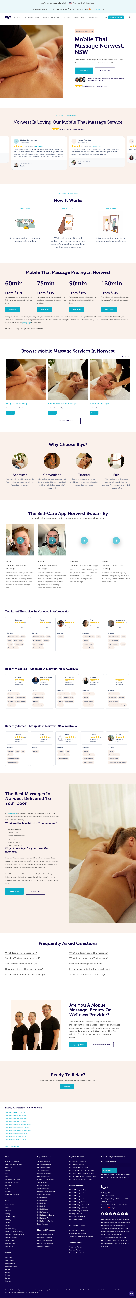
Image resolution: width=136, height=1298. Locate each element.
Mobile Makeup (42, 1209)
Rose (42, 620)
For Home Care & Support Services (81, 1173)
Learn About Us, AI (12, 1194)
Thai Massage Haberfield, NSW (16, 1118)
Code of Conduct (11, 1238)
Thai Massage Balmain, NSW (15, 1115)
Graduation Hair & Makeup (78, 1233)
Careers (8, 1185)
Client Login (9, 1241)
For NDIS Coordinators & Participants (82, 1176)
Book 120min (109, 309)
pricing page (26, 323)
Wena (80, 159)
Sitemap (8, 1191)
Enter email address (108, 1161)
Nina (42, 734)
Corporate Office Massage (46, 1191)
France (7, 1275)
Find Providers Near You (78, 1217)
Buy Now (96, 9)
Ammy (93, 677)
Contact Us (9, 1246)
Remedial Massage (43, 1167)
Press (7, 1173)
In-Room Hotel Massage (45, 1179)
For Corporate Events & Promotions (81, 1170)
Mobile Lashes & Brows (45, 1215)
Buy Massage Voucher (45, 1235)
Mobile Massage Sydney (77, 1190)
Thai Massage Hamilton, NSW (16, 1121)
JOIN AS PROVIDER (12, 1161)
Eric (67, 734)
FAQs (7, 1208)
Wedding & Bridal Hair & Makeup (81, 1236)
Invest (7, 1188)
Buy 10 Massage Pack (45, 1244)
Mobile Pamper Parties (45, 1221)
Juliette (18, 620)
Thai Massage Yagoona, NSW (15, 1136)
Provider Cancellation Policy (15, 1235)
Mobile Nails (41, 1203)
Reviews (8, 1170)
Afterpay (8, 1211)
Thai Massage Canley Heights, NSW (18, 1124)
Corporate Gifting (43, 1246)
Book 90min (77, 309)
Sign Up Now (78, 1045)
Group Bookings (43, 1185)
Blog (6, 1176)
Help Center (9, 1205)
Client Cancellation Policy (14, 1232)
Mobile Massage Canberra (78, 1208)
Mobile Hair (41, 1206)
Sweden (8, 1278)
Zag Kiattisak (46, 677)
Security (8, 1220)
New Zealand (9, 1260)
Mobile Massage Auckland (78, 1211)
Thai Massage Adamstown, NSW (17, 1127)
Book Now (84, 71)
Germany (8, 1272)
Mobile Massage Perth (77, 1199)
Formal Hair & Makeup (77, 1230)
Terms (7, 1223)
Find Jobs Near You (76, 1220)
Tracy (118, 677)
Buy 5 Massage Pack (44, 1241)
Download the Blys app (13, 1164)
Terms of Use (110, 1177)
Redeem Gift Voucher (44, 1238)
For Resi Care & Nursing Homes (80, 1179)
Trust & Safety (10, 1217)
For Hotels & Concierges (78, 1161)
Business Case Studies (77, 1253)
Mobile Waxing (42, 1212)
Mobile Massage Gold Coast (79, 1205)
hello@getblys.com (108, 1193)
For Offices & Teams (76, 1164)
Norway (8, 1281)
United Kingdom (11, 1266)
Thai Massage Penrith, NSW (15, 1112)
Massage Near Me (75, 1214)
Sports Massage (43, 1170)
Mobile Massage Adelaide (78, 1202)
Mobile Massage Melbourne (78, 1193)
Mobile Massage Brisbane (78, 1196)
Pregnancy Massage (44, 1173)
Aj (66, 620)
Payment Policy (10, 1229)
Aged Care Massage (44, 1194)
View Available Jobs (101, 1045)
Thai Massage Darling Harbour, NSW (18, 1130)
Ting (22, 163)
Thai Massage (42, 1182)
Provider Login (10, 1244)
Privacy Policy (124, 1177)
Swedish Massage (43, 1161)
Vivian (118, 734)
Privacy (7, 1226)
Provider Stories (75, 1250)
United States (10, 1263)
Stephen (18, 677)
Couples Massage (43, 1176)
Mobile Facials (42, 1200)
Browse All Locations (12, 1146)
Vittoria (94, 734)
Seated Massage (43, 1188)
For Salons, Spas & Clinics (78, 1167)
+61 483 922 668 (107, 1196)
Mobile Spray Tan (43, 1218)
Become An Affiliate (12, 1182)
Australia (8, 1257)
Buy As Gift (105, 71)
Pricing (7, 1214)
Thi (91, 620)
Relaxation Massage (44, 1164)
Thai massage (12, 813)
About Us (8, 1167)
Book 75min (44, 309)
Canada (7, 1269)
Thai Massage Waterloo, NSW (16, 1139)
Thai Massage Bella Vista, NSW (16, 1133)
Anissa (18, 734)
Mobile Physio (42, 1197)
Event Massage (42, 1224)
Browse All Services (67, 421)
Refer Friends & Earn (12, 1179)
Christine (69, 677)
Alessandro (120, 620)
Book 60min (12, 309)
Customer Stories (75, 1247)
